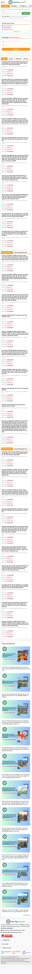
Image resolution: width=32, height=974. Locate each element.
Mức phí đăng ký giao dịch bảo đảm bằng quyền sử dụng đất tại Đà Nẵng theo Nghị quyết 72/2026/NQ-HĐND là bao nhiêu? (15, 749)
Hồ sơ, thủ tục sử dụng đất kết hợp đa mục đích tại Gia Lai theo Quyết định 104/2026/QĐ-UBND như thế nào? (16, 669)
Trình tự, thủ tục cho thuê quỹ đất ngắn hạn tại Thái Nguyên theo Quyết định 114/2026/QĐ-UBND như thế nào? (15, 695)
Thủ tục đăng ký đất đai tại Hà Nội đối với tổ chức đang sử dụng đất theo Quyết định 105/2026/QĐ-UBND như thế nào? (15, 885)
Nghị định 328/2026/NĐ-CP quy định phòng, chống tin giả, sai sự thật (13, 405)
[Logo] (8, 922)
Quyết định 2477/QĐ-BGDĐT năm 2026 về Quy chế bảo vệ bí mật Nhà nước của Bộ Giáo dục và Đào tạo (15, 139)
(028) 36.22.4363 (9, 930)
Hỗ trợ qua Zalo (7, 25)
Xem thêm (27, 915)
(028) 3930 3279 (14, 932)
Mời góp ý (16, 31)
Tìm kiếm (25, 13)
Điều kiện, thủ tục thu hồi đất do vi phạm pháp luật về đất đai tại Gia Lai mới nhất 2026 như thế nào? (15, 910)
